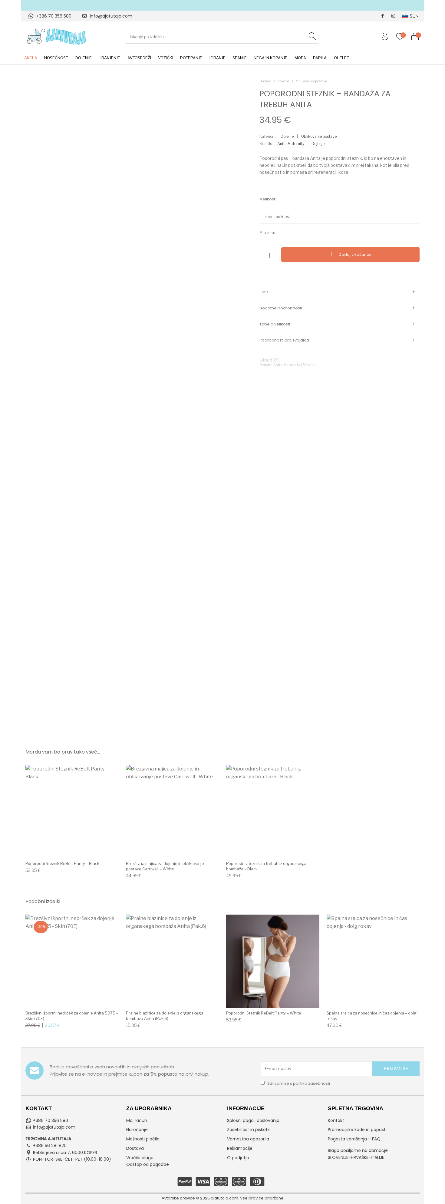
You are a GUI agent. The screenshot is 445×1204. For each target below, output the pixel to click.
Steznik (309, 365)
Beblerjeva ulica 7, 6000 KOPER (65, 1153)
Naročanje (137, 1129)
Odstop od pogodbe (147, 1164)
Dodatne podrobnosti (280, 308)
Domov (265, 81)
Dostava (135, 1148)
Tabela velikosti (274, 324)
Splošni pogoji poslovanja (253, 1120)
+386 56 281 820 (50, 1146)
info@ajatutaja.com (111, 16)
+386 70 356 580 (53, 16)
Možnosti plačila (143, 1139)
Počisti (269, 233)
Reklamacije (239, 1148)
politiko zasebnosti (311, 1083)
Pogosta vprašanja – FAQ (354, 1139)
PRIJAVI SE (396, 1068)
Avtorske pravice (178, 1198)
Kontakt (336, 1120)
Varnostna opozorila (248, 1139)
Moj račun (136, 1120)
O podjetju (238, 1158)
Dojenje (283, 81)
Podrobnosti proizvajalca (284, 340)
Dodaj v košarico (355, 254)
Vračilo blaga (139, 1158)
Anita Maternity (290, 143)
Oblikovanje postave (311, 81)
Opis (264, 292)
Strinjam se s (298, 1083)
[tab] (339, 292)
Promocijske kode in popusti (357, 1129)
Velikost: (268, 199)
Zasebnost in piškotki (249, 1129)
